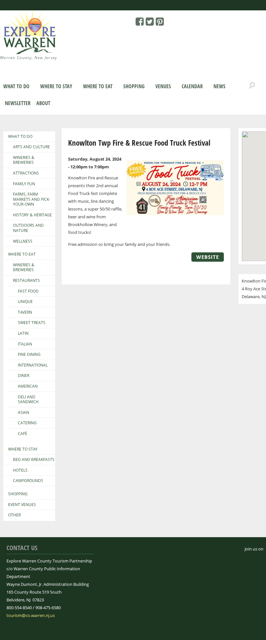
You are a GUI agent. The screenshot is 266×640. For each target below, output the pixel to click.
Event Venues (22, 504)
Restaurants (26, 280)
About (43, 103)
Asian (23, 412)
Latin (23, 333)
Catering (27, 423)
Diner (23, 375)
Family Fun (24, 184)
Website (207, 257)
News (219, 86)
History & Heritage (32, 215)
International (33, 365)
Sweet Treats (31, 322)
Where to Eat (98, 86)
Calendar (192, 86)
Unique (25, 301)
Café (22, 433)
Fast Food (28, 291)
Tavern (25, 312)
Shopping (134, 86)
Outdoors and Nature (28, 228)
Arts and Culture (31, 147)
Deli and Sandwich (28, 399)
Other (14, 515)
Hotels (20, 470)
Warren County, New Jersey (28, 57)
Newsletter (17, 103)
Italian (25, 344)
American (28, 386)
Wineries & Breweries (23, 160)
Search (252, 85)
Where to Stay (56, 86)
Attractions (26, 173)
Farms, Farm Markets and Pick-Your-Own (31, 199)
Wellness (22, 241)
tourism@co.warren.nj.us (30, 615)
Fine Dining (29, 354)
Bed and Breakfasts (33, 459)
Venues (163, 86)
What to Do (16, 86)
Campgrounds (28, 480)
